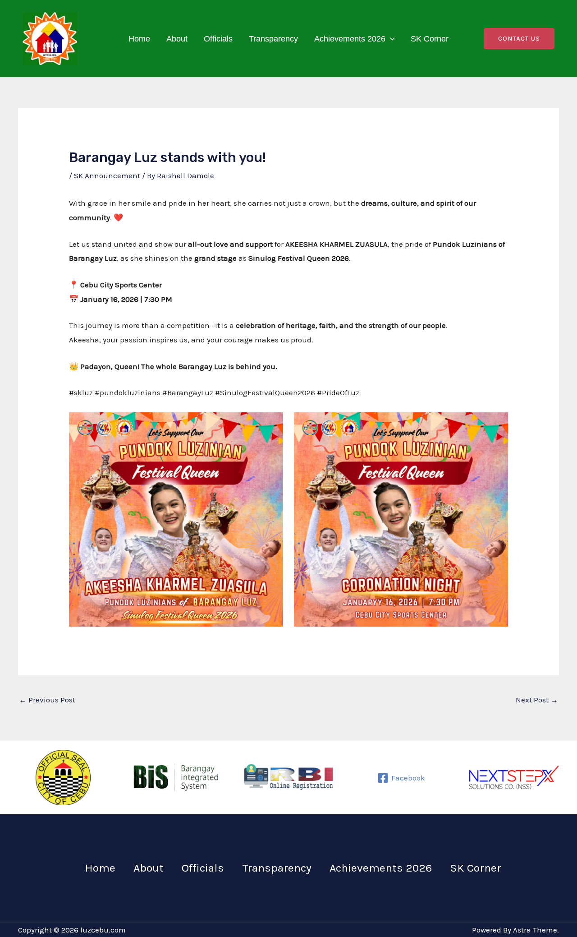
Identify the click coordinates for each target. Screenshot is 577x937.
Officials (218, 38)
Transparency (273, 38)
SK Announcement (107, 175)
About (177, 38)
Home (139, 38)
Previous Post (47, 699)
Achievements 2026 (349, 38)
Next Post (537, 699)
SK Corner (430, 38)
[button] (390, 39)
